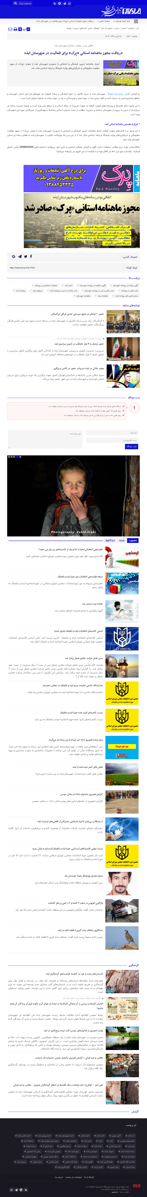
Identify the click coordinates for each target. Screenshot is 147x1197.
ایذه (111, 1141)
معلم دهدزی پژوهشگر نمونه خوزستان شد (83, 876)
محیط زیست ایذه (90, 1156)
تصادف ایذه (28, 1141)
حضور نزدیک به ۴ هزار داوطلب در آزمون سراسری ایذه (79, 344)
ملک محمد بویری (51, 1156)
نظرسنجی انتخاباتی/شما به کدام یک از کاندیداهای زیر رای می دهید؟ (71, 549)
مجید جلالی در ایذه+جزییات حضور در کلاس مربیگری (78, 368)
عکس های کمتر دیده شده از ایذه (88, 767)
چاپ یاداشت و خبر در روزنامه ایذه (63, 290)
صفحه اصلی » (103, 21)
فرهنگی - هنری (93, 28)
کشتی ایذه (98, 1167)
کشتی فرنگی (82, 1167)
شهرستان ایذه (73, 1151)
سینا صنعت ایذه (127, 1151)
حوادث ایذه (82, 1146)
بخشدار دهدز (71, 1141)
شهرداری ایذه (91, 1151)
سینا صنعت (30, 1146)
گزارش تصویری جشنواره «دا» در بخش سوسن (81, 794)
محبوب (133, 540)
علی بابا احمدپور (33, 1151)
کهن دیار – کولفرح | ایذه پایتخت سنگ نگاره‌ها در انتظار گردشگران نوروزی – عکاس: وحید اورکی (58, 1085)
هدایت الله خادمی (127, 1161)
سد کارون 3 (47, 1146)
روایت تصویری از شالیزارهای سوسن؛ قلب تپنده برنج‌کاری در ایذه (73, 1031)
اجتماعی (131, 28)
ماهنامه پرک (103, 296)
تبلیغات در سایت (73, 1177)
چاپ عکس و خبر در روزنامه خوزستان (99, 290)
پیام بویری (114, 1167)
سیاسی (116, 28)
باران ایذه (87, 1141)
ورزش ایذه (21, 1161)
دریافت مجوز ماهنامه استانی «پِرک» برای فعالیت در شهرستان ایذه (73, 53)
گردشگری (83, 28)
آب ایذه (131, 1135)
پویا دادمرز (130, 1167)
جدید (122, 540)
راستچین (115, 1192)
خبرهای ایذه (37, 290)
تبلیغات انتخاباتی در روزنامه (46, 285)
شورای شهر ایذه (54, 1151)
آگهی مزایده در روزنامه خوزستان (125, 285)
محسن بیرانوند (111, 1156)
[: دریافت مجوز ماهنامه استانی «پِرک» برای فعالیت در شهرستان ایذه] (10, 29)
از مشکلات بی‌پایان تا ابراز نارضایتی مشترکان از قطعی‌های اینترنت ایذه (70, 821)
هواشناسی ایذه (106, 1161)
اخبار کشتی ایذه (24, 1135)
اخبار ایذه (68, 285)
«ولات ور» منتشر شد (92, 604)
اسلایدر (123, 28)
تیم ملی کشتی (114, 1146)
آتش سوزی (116, 1135)
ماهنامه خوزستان (83, 296)
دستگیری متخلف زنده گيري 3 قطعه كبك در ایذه (80, 930)
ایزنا (100, 1141)
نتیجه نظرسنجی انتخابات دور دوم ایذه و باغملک (80, 577)
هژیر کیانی (53, 1161)
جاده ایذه (97, 1146)
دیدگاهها (110, 540)
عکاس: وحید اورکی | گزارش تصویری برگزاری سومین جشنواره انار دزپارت (69, 1058)
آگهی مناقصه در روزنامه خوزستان (93, 285)
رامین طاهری (65, 1146)
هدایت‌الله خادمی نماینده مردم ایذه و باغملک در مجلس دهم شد (73, 685)
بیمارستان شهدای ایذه (49, 1141)
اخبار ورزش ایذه (44, 1135)
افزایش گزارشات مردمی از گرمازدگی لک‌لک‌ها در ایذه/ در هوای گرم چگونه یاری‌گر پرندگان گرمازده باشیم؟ (56, 1006)
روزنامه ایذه (20, 290)
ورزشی (75, 28)
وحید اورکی (37, 1161)
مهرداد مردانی (30, 1156)
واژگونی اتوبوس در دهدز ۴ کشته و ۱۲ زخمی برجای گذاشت (75, 903)
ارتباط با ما (89, 1177)
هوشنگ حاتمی (71, 1161)
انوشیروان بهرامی (127, 1141)
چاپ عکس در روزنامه (129, 290)
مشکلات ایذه (70, 1156)
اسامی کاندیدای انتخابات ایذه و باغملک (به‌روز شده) (78, 631)
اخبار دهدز (85, 1135)
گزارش (135, 1111)
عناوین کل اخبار (106, 28)
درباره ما (59, 1177)
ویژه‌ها (69, 28)
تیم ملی (131, 1146)
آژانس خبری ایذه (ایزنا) (119, 94)
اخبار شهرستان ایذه (66, 1135)
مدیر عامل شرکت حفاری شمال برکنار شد (84, 658)
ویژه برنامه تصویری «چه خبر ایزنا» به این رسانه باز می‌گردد (76, 740)
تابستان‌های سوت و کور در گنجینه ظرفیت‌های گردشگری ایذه (74, 974)
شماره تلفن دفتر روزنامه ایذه (126, 296)
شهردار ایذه (109, 1151)
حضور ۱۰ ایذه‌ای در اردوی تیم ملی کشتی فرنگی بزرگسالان (77, 314)
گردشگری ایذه (63, 1167)
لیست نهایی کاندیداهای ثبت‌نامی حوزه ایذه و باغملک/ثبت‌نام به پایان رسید (67, 849)
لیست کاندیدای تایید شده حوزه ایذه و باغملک (81, 713)
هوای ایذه (89, 1161)
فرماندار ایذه (129, 1156)
